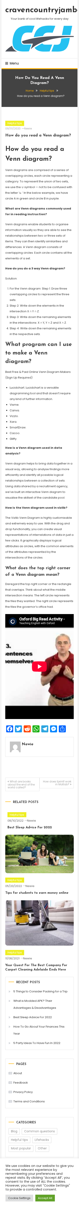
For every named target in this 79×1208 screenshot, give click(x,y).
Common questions (39, 1131)
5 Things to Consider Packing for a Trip (40, 991)
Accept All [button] (45, 1198)
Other (42, 1148)
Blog (14, 1131)
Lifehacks (42, 1140)
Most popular (21, 1148)
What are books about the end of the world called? (21, 784)
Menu (14, 63)
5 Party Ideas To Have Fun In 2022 (36, 1043)
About (17, 1073)
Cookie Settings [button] (19, 1198)
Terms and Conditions (29, 1101)
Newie (28, 128)
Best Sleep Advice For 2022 (29, 827)
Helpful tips (14, 123)
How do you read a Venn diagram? (38, 136)
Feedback (20, 1083)
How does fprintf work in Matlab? (57, 783)
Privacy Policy (23, 1092)
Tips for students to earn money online (36, 893)
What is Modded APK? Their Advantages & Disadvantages (34, 1004)
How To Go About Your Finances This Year (39, 1030)
